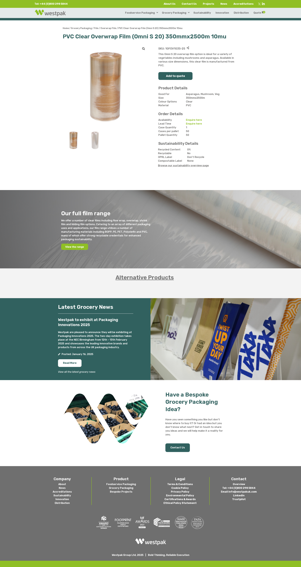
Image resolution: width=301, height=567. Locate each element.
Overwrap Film (108, 28)
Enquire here (194, 119)
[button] (70, 363)
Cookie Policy (180, 487)
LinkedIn (239, 495)
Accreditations (243, 3)
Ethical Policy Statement (180, 503)
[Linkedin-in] (263, 4)
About (62, 484)
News (223, 3)
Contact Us (189, 3)
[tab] (150, 277)
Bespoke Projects (121, 491)
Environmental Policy (180, 495)
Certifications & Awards (180, 499)
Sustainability (62, 495)
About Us (169, 3)
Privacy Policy (180, 491)
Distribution (62, 503)
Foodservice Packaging (121, 484)
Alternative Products (145, 277)
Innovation (62, 499)
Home (66, 28)
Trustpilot (239, 499)
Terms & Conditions (180, 484)
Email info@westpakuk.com (239, 491)
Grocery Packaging (81, 28)
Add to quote (175, 76)
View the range (74, 246)
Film (96, 28)
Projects (208, 3)
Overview (239, 484)
